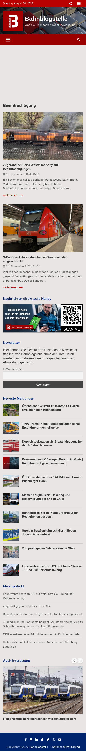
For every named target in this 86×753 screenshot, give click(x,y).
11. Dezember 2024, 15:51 (23, 174)
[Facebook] (25, 740)
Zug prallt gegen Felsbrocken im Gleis (48, 548)
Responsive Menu (70, 3)
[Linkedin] (36, 740)
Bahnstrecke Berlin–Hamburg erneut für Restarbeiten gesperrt (42, 614)
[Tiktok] (42, 740)
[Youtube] (60, 740)
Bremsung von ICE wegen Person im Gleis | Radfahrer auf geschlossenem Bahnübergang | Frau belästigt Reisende (52, 463)
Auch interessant (16, 661)
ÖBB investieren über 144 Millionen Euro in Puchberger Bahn (41, 634)
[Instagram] (31, 740)
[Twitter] (48, 740)
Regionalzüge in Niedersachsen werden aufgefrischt (39, 718)
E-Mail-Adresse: (13, 369)
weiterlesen (10, 195)
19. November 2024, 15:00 (23, 266)
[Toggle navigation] (8, 39)
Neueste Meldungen (18, 398)
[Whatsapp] (54, 740)
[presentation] (74, 660)
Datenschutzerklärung (66, 746)
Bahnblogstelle (46, 18)
